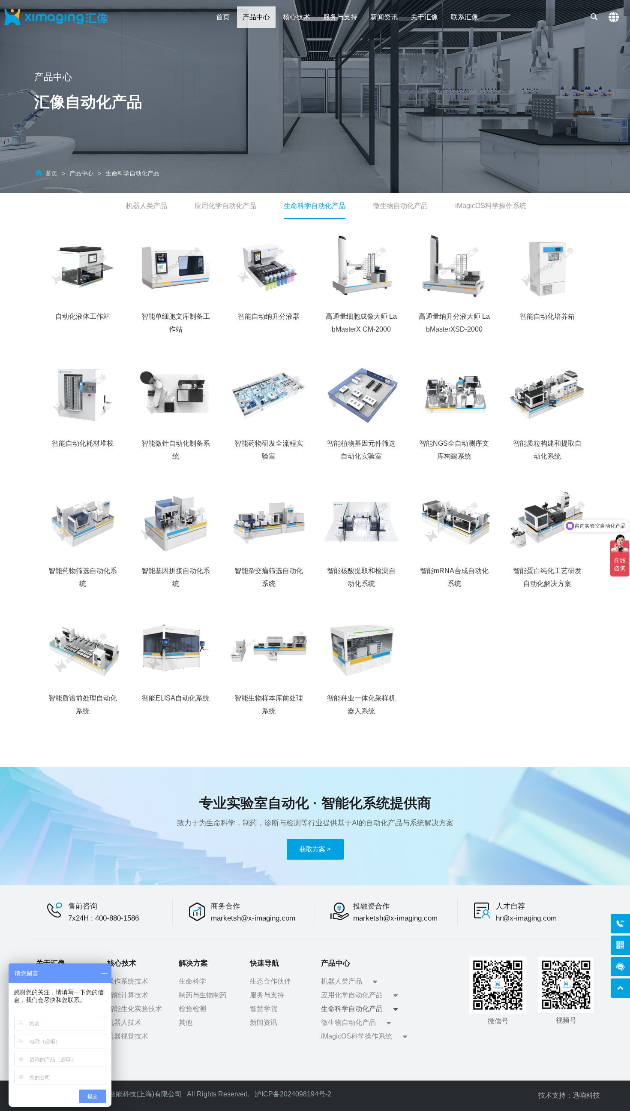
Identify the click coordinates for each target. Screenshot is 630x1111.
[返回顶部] (620, 988)
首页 (51, 173)
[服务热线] (620, 923)
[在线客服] (620, 966)
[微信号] (620, 945)
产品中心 (81, 173)
